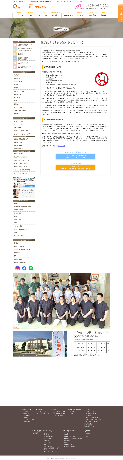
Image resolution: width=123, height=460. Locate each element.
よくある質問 (66, 15)
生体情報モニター (18, 142)
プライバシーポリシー (20, 235)
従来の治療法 (17, 127)
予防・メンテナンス (19, 91)
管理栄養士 (17, 252)
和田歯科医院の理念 (19, 210)
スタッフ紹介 (43, 15)
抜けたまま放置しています (21, 163)
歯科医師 (16, 243)
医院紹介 (16, 203)
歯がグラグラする (18, 153)
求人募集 (103, 15)
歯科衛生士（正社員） (20, 246)
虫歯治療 (16, 75)
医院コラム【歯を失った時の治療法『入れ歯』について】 (62, 133)
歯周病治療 (17, 78)
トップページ (18, 15)
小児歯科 (16, 84)
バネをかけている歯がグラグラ (22, 170)
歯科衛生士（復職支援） (20, 262)
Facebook (88, 435)
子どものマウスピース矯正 (59, 413)
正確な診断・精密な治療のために (22, 206)
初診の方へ (92, 15)
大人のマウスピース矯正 (58, 412)
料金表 (15, 232)
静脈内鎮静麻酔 (18, 145)
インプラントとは (18, 121)
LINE (87, 436)
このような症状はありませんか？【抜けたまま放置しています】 (64, 61)
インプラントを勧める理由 (21, 130)
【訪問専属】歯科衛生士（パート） (23, 249)
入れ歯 (15, 101)
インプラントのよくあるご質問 (22, 134)
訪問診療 (16, 113)
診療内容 (54, 15)
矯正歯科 (16, 88)
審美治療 (16, 104)
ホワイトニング (18, 107)
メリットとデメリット (20, 124)
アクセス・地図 (18, 226)
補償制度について (18, 148)
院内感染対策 (17, 213)
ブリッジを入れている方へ (21, 173)
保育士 (15, 256)
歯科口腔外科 (17, 94)
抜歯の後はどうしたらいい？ (21, 160)
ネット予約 (61, 146)
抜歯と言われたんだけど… (21, 157)
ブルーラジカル (18, 81)
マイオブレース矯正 (57, 415)
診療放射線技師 (18, 259)
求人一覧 (66, 433)
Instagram (88, 433)
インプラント (17, 97)
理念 (31, 15)
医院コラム (17, 222)
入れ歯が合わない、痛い (20, 166)
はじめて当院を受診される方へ (22, 229)
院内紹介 (46, 433)
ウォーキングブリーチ (20, 110)
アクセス (80, 15)
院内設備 (46, 435)
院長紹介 (16, 216)
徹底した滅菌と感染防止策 (21, 139)
